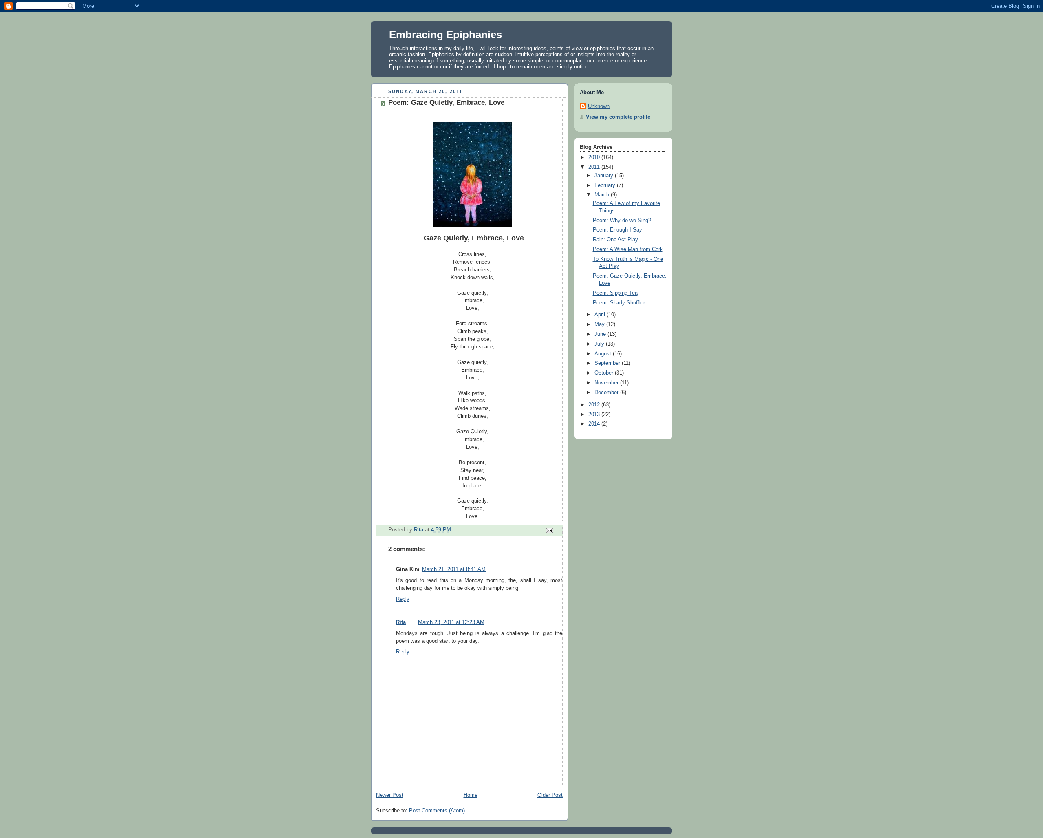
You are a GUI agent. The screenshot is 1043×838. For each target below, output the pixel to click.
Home (470, 795)
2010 (594, 157)
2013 (594, 414)
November (607, 383)
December (607, 392)
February (605, 185)
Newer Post (389, 795)
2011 (594, 167)
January (604, 176)
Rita (401, 622)
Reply (402, 599)
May (600, 324)
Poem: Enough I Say (617, 230)
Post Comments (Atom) (437, 811)
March (602, 195)
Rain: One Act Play (615, 240)
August (603, 354)
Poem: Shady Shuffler (619, 303)
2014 (594, 424)
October (604, 373)
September (608, 363)
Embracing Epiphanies (445, 35)
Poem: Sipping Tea (615, 293)
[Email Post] (549, 530)
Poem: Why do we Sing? (622, 220)
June (600, 334)
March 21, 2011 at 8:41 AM (454, 569)
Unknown (599, 106)
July (600, 344)
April (600, 315)
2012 (594, 405)
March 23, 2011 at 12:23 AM (451, 622)
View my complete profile (618, 117)
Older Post (550, 795)
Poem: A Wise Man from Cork (628, 249)
